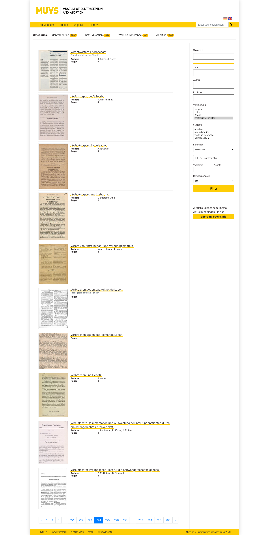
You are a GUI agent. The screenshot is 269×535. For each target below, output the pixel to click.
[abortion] (213, 129)
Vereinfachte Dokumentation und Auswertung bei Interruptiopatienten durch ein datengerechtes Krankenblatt (120, 425)
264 (149, 520)
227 (125, 520)
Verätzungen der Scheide (87, 96)
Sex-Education (97, 34)
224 (98, 520)
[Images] (213, 109)
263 (140, 520)
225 (107, 520)
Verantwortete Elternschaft (88, 52)
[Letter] (213, 112)
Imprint (43, 532)
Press (90, 532)
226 (116, 520)
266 (168, 520)
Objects (78, 25)
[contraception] (213, 137)
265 (158, 520)
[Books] (213, 115)
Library (93, 25)
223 (89, 520)
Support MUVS (77, 532)
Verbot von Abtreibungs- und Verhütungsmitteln (102, 246)
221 (72, 520)
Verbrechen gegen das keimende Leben (96, 289)
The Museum (46, 25)
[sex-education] (213, 132)
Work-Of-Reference (132, 34)
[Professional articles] (213, 118)
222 (81, 520)
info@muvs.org (105, 532)
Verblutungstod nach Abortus (90, 194)
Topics (64, 25)
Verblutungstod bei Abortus (89, 145)
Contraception (64, 34)
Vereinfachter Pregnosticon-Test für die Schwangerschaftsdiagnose (115, 470)
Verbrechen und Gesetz (86, 375)
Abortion (164, 34)
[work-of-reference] (213, 135)
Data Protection (59, 532)
